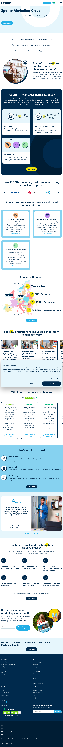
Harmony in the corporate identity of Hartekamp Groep (9, 358)
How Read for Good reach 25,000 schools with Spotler (48, 358)
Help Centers (36, 680)
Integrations (4, 666)
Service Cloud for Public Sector (8, 664)
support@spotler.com (38, 692)
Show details (54, 378)
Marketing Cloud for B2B (6, 661)
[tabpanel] (31, 513)
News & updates (5, 692)
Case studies (35, 675)
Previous (4, 192)
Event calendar (36, 678)
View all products (5, 667)
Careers (3, 700)
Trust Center (4, 705)
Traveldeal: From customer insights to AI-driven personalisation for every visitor (29, 358)
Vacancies (4, 702)
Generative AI (36, 664)
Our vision (35, 661)
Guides (34, 676)
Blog (34, 673)
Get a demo (3, 672)
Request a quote (5, 674)
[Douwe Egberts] (48, 192)
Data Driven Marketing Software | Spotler (6, 3)
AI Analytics (35, 667)
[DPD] (15, 192)
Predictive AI (35, 666)
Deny (31, 383)
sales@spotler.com (37, 698)
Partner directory (5, 695)
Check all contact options (38, 702)
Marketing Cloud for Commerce (8, 662)
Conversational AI (37, 662)
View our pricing (4, 671)
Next (58, 192)
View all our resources (38, 683)
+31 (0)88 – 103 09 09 (37, 690)
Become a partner (5, 697)
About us (3, 689)
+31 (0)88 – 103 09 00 (37, 697)
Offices (2, 690)
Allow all (51, 383)
